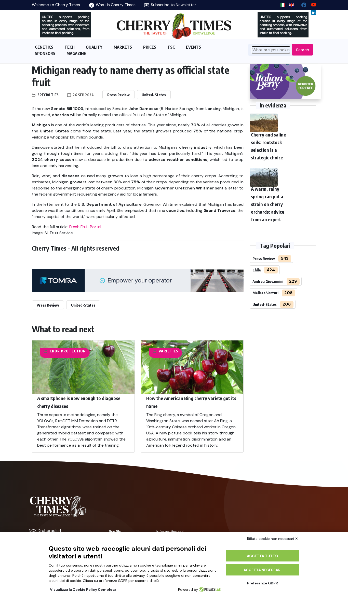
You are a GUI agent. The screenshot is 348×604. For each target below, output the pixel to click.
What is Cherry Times (115, 4)
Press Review (118, 94)
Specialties (48, 95)
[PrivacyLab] (209, 589)
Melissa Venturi (265, 293)
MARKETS (123, 47)
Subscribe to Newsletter (173, 4)
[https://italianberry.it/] (285, 81)
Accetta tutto (262, 556)
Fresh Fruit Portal (85, 226)
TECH (69, 47)
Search (302, 49)
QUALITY (94, 47)
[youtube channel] (311, 3)
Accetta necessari (263, 570)
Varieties (168, 351)
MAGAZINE (76, 53)
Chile (256, 270)
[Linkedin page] (311, 11)
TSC (171, 47)
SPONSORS (45, 53)
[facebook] (301, 3)
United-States (154, 94)
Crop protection (68, 351)
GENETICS (44, 47)
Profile (115, 531)
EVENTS (193, 47)
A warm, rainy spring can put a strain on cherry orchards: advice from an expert (267, 204)
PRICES (149, 47)
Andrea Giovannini (267, 281)
